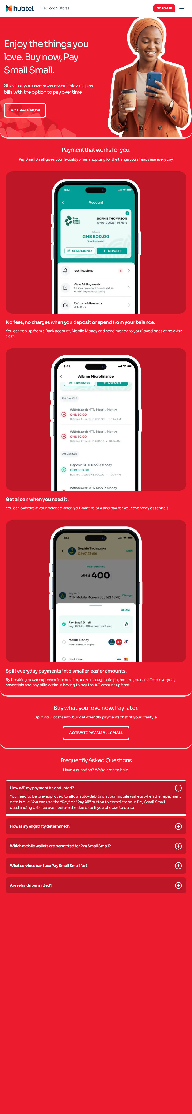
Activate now (25, 110)
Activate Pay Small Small (96, 732)
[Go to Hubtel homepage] (20, 8)
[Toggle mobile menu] (181, 8)
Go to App (164, 8)
